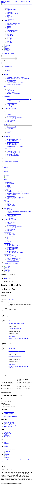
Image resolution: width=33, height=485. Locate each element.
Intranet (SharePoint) (12, 31)
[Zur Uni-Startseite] (14, 4)
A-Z (5, 158)
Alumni (8, 17)
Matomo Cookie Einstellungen (9, 470)
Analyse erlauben (5, 483)
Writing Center (7, 148)
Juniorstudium (10, 104)
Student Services (8, 112)
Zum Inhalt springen (5, 1)
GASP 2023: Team (11, 143)
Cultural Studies (11, 81)
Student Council (11, 120)
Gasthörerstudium (11, 28)
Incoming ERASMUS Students (14, 117)
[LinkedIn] (6, 50)
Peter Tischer (12, 336)
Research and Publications (10, 108)
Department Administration (13, 93)
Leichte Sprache (26, 459)
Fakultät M (9, 37)
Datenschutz (10, 459)
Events (8, 69)
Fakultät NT (10, 39)
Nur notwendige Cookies (15, 483)
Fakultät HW (10, 35)
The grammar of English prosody (17, 323)
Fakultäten (7, 33)
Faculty (8, 89)
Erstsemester (10, 10)
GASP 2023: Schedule (12, 140)
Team (8, 129)
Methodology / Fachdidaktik (13, 84)
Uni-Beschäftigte (11, 19)
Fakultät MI (9, 38)
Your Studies (7, 96)
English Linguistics (11, 80)
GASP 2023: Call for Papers (13, 139)
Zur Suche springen (15, 1)
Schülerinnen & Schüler (12, 13)
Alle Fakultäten (10, 34)
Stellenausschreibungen (12, 30)
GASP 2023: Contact (12, 144)
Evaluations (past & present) (13, 151)
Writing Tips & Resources (13, 155)
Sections (6, 74)
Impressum (3, 459)
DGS (2, 461)
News (8, 70)
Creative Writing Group (12, 154)
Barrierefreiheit (17, 459)
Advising (9, 114)
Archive (9, 71)
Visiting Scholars (11, 92)
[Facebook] (7, 45)
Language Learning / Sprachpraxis (15, 82)
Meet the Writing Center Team (14, 153)
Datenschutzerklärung (9, 480)
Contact (9, 131)
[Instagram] (7, 49)
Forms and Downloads (12, 118)
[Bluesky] (6, 48)
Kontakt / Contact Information (11, 161)
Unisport (9, 27)
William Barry (12, 320)
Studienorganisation (11, 24)
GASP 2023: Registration (13, 142)
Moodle (9, 26)
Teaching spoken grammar (15, 328)
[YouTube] (6, 46)
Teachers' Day (7, 124)
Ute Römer (11, 299)
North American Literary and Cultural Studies (18, 78)
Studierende (10, 12)
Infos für (7, 8)
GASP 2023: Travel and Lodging (15, 146)
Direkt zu (7, 20)
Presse (8, 15)
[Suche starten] (16, 57)
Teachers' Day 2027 (11, 127)
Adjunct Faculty (11, 90)
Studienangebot (10, 21)
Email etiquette (10, 106)
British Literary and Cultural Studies (15, 77)
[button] (3, 60)
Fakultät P (9, 41)
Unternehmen (10, 16)
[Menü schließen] (1, 63)
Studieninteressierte (11, 9)
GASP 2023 (7, 136)
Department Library (11, 116)
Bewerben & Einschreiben (13, 23)
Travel (8, 132)
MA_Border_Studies (12, 103)
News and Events (8, 66)
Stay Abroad (10, 121)
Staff (5, 86)
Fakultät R (9, 42)
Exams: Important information (14, 101)
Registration (10, 128)
